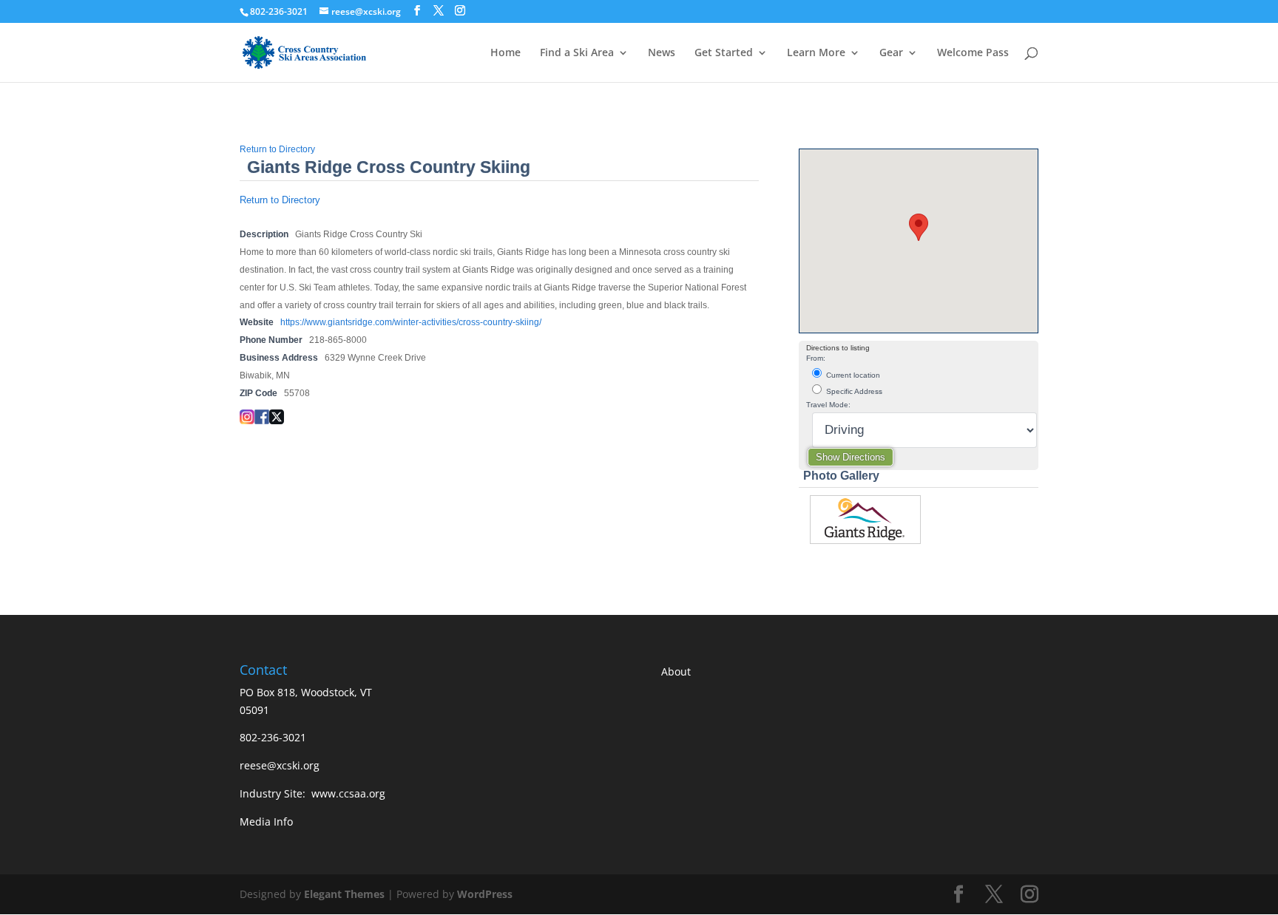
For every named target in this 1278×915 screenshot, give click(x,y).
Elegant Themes (344, 894)
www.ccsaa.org (348, 793)
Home (505, 53)
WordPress (485, 894)
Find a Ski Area (577, 53)
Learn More (816, 53)
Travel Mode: (828, 405)
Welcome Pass (973, 53)
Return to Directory (277, 149)
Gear (891, 53)
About (676, 671)
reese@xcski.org (280, 765)
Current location (852, 375)
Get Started (723, 53)
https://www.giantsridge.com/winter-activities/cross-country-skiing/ (410, 322)
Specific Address (853, 391)
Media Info (266, 821)
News (661, 53)
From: (815, 358)
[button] (918, 227)
